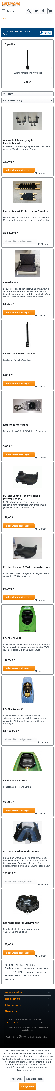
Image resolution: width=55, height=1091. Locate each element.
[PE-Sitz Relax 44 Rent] (27, 761)
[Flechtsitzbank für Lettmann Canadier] (27, 192)
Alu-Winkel (29, 968)
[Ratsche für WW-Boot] (27, 406)
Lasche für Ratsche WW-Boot (27, 72)
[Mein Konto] (43, 11)
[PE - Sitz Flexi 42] (27, 619)
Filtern (9, 93)
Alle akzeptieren (34, 1078)
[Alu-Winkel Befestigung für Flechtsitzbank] (27, 121)
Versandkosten (13, 1022)
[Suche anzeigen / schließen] (29, 11)
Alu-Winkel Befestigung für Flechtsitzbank (18, 141)
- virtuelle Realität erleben (38, 1037)
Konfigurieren (27, 1086)
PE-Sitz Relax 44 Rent (15, 780)
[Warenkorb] (50, 11)
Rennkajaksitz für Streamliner (21, 922)
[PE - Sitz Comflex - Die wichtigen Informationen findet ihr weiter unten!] (27, 477)
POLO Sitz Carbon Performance (21, 851)
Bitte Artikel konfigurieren (18, 241)
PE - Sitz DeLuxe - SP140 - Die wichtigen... (26, 567)
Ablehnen (17, 1078)
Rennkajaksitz (13, 975)
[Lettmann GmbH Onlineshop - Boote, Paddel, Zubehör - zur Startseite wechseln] (10, 4)
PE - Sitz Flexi (14, 972)
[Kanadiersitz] (27, 263)
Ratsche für (42, 972)
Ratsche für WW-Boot (15, 424)
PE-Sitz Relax (43, 968)
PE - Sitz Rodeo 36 (13, 709)
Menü (10, 11)
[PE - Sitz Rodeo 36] (27, 690)
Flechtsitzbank (13, 968)
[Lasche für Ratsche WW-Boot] (27, 60)
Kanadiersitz (10, 282)
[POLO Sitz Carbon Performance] (27, 832)
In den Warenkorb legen (17, 170)
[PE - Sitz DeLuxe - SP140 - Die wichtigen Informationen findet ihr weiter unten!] (27, 548)
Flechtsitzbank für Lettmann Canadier (25, 211)
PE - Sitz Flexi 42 (12, 638)
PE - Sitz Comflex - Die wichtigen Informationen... (21, 497)
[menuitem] (8, 11)
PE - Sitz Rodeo (31, 975)
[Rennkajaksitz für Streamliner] (27, 904)
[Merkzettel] (36, 11)
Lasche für (30, 972)
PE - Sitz (9, 964)
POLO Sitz (30, 965)
